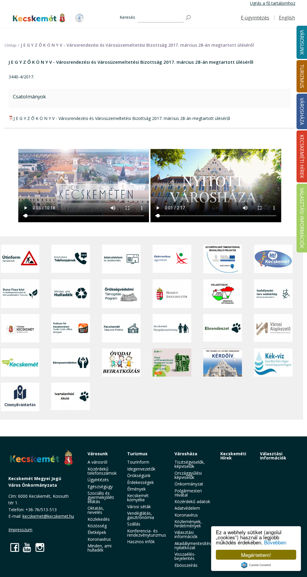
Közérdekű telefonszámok (102, 471)
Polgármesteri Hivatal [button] (188, 493)
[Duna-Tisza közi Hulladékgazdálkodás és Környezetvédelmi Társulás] (20, 293)
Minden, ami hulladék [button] (100, 548)
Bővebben (275, 542)
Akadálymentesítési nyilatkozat (193, 545)
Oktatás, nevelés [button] (96, 510)
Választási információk (273, 456)
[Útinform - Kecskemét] (20, 259)
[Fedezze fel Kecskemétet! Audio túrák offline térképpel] (70, 328)
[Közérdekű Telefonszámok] (70, 259)
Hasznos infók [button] (141, 541)
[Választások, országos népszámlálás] (222, 293)
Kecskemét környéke (138, 498)
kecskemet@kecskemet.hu (48, 516)
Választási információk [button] (186, 534)
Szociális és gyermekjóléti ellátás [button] (101, 497)
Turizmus (137, 453)
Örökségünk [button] (139, 475)
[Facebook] (14, 547)
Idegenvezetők (141, 469)
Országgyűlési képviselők (188, 475)
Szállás (133, 524)
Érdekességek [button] (140, 482)
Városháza (185, 453)
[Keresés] (188, 17)
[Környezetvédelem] (70, 362)
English (287, 18)
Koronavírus (99, 539)
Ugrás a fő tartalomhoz (272, 3)
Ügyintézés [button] (98, 479)
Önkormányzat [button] (188, 484)
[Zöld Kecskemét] (20, 362)
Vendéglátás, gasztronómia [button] (140, 515)
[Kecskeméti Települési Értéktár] (121, 328)
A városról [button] (97, 462)
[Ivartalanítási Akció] (70, 397)
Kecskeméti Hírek (233, 456)
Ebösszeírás (186, 565)
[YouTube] (27, 547)
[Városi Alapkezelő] (273, 328)
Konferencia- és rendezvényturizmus (146, 533)
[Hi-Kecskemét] (273, 259)
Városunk (98, 453)
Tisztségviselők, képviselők (189, 464)
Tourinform (138, 462)
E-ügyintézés (255, 18)
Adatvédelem (187, 508)
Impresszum (20, 529)
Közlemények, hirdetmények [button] (188, 524)
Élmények (136, 489)
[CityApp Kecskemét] (20, 328)
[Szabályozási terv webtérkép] (273, 293)
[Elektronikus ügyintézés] (172, 259)
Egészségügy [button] (100, 486)
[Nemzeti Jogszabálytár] (172, 293)
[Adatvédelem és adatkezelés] (121, 259)
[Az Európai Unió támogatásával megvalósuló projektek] (222, 259)
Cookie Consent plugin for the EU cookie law (256, 565)
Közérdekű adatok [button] (192, 501)
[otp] (172, 362)
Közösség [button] (97, 526)
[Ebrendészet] (222, 328)
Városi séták (139, 506)
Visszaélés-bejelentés (185, 556)
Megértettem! (256, 554)
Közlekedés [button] (99, 519)
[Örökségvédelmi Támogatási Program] (121, 293)
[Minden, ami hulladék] (70, 293)
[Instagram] (40, 547)
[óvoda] (121, 362)
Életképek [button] (97, 532)
